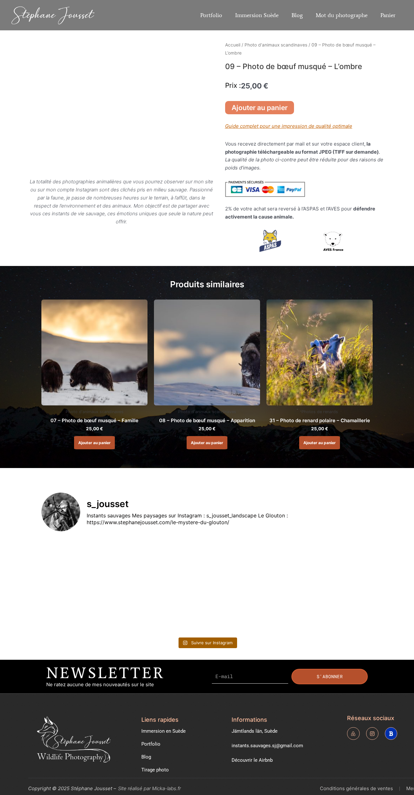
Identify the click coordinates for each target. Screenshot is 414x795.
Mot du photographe (341, 15)
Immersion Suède (256, 15)
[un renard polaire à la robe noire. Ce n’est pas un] (332, 609)
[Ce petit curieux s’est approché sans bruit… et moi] (249, 609)
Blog (297, 15)
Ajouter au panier (260, 108)
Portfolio (211, 15)
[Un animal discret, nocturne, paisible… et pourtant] (165, 561)
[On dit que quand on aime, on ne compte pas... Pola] (165, 609)
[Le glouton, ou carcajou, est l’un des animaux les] (332, 561)
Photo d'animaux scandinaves (276, 44)
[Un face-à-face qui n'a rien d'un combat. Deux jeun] (81, 561)
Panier (388, 15)
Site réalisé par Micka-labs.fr (149, 788)
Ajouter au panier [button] (94, 442)
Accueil (232, 44)
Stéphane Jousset (53, 14)
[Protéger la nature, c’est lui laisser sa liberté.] (249, 561)
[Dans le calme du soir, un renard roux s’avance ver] (81, 609)
